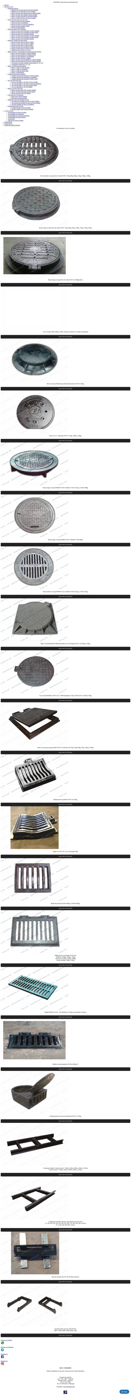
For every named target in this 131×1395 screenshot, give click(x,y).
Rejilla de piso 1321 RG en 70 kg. (21, 50)
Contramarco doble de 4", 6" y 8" (20, 64)
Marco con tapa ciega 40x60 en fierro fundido (24, 15)
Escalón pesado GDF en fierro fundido (22, 109)
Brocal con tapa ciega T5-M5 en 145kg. (22, 48)
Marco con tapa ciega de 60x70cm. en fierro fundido (26, 61)
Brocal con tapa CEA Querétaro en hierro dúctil (24, 32)
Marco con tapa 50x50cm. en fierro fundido (23, 53)
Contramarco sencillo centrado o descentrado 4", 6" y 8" (27, 63)
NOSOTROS (8, 122)
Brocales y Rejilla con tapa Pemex (17, 40)
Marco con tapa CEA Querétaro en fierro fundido (25, 35)
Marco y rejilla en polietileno (19, 69)
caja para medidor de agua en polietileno (22, 104)
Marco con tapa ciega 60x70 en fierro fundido (24, 16)
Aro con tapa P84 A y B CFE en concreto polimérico (26, 83)
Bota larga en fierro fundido (19, 98)
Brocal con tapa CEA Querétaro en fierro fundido (25, 31)
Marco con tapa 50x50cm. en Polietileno (22, 56)
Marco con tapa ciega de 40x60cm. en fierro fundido (26, 59)
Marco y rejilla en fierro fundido (20, 67)
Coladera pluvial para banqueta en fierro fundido (25, 75)
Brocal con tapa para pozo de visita (18, 19)
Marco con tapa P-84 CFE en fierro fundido (23, 90)
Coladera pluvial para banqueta (16, 74)
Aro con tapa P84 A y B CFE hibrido (21, 87)
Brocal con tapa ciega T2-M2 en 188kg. (22, 43)
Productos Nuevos (13, 8)
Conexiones (11, 119)
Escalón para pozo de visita (15, 106)
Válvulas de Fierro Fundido (15, 120)
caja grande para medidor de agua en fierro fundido (25, 103)
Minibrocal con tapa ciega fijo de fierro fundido (24, 10)
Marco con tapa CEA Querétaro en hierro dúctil (24, 37)
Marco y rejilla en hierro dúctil (19, 71)
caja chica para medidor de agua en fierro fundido (25, 101)
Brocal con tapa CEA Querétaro (17, 29)
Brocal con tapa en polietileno (19, 23)
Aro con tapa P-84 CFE (14, 80)
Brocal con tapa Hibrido (18, 27)
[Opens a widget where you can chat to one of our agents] (124, 1392)
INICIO (6, 5)
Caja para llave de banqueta (15, 95)
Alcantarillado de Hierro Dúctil (16, 117)
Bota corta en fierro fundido (19, 96)
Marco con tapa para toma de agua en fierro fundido (26, 13)
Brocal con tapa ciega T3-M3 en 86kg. (22, 45)
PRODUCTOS (8, 7)
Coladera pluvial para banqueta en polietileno (24, 77)
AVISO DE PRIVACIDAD (12, 125)
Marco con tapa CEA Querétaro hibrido (22, 39)
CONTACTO (8, 123)
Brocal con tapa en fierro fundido (20, 21)
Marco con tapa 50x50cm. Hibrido (21, 58)
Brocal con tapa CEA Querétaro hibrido (22, 34)
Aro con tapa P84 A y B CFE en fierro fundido (24, 82)
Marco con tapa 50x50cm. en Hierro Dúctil (23, 55)
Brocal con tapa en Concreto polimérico (22, 24)
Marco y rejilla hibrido (17, 72)
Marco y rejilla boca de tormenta (17, 66)
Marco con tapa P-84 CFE (15, 88)
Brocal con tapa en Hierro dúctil (20, 26)
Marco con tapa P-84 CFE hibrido (21, 93)
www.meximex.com (69, 1386)
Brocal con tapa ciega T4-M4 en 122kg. (22, 47)
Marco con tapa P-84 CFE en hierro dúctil (23, 91)
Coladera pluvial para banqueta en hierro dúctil (24, 79)
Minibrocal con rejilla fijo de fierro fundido (23, 11)
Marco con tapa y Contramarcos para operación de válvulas (24, 51)
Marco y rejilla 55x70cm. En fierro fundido (23, 18)
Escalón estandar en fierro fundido (21, 107)
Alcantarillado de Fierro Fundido (17, 112)
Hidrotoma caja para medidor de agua (18, 99)
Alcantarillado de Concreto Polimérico (18, 115)
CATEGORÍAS (8, 111)
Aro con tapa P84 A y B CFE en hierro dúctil (24, 85)
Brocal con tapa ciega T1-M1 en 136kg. (22, 42)
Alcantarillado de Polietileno (16, 114)
